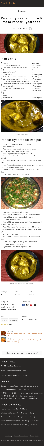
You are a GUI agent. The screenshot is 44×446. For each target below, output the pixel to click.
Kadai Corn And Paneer (19, 409)
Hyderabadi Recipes (33, 386)
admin (25, 28)
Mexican (32, 390)
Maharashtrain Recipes (19, 389)
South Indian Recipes (8, 307)
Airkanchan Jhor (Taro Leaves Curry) (21, 413)
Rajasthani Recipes (6, 398)
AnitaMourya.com (37, 440)
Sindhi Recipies (17, 398)
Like (4, 320)
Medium (4, 309)
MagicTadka (17, 440)
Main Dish (4, 305)
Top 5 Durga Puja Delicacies (11, 366)
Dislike (13, 320)
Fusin (16, 386)
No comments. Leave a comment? (22, 353)
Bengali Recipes (7, 386)
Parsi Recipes (32, 396)
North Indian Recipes (11, 396)
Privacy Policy (34, 436)
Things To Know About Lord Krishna (14, 375)
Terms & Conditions (21, 436)
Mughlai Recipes (30, 393)
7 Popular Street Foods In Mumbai (13, 371)
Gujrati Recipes (23, 386)
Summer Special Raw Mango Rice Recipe (23, 421)
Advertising (8, 436)
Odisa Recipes (24, 396)
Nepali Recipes (39, 393)
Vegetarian (12, 309)
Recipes (22, 11)
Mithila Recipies (8, 393)
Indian (11, 305)
